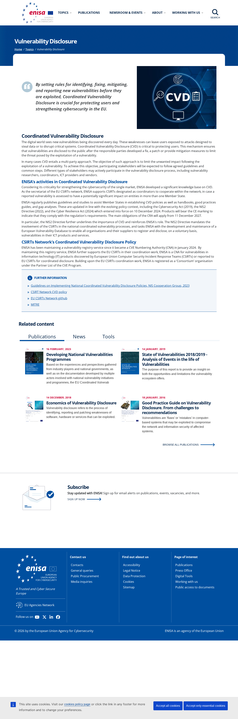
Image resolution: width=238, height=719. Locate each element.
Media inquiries (81, 582)
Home (18, 49)
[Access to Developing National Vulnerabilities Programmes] (34, 360)
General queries (82, 570)
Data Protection (134, 576)
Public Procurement (85, 576)
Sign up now (76, 499)
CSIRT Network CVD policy (49, 292)
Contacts (77, 565)
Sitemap (129, 587)
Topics (29, 49)
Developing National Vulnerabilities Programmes (79, 357)
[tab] (42, 337)
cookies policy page (77, 704)
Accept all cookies (168, 705)
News (79, 336)
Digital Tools (184, 576)
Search (215, 17)
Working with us (186, 582)
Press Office (183, 570)
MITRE (35, 305)
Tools (108, 336)
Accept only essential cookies (205, 705)
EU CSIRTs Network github (49, 298)
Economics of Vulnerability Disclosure (81, 403)
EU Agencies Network (39, 605)
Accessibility (131, 565)
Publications (89, 13)
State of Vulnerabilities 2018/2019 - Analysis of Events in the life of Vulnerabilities (174, 359)
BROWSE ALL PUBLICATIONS (181, 444)
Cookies (128, 582)
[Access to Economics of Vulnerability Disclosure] (34, 408)
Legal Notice (131, 570)
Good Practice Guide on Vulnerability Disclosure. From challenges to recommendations (176, 407)
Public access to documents (194, 587)
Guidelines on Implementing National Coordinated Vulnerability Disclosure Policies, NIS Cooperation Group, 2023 (110, 286)
